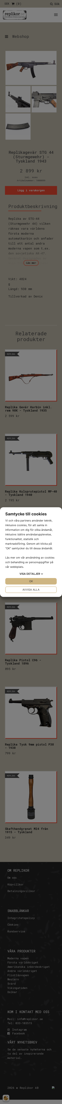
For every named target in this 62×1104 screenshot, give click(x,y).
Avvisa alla (31, 589)
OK (31, 581)
